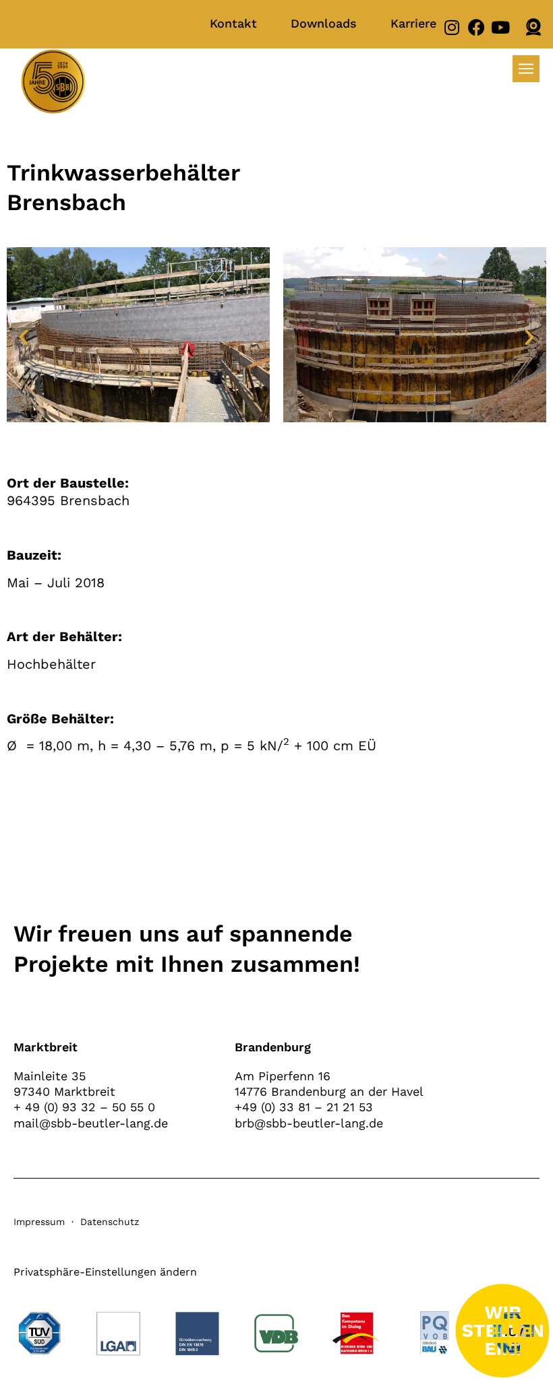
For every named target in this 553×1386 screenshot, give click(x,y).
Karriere (413, 23)
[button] (23, 337)
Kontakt (233, 23)
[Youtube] (501, 27)
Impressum (39, 1221)
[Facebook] (476, 27)
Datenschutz (109, 1221)
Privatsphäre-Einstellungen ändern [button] (105, 1271)
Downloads (324, 23)
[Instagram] (452, 27)
